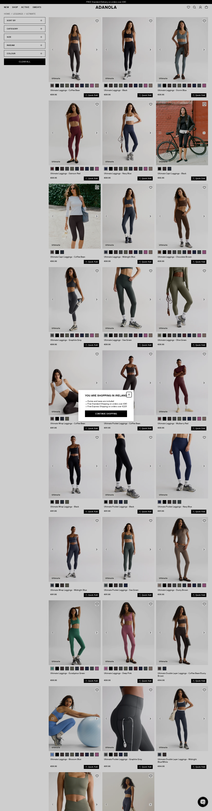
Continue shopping (106, 413)
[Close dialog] (129, 394)
